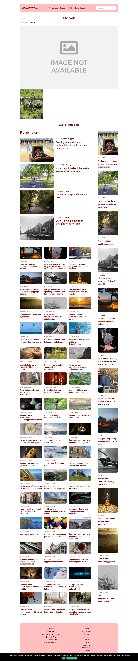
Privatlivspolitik (71, 658)
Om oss (63, 8)
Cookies (70, 8)
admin (32, 23)
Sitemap (87, 651)
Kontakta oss (80, 8)
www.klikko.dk (53, 642)
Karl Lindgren (68, 165)
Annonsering (53, 8)
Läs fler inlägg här (69, 124)
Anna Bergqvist (69, 139)
